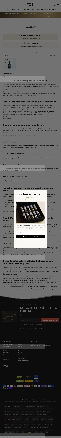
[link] (30, 212)
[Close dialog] (46, 191)
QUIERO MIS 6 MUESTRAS (30, 236)
